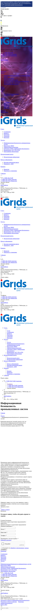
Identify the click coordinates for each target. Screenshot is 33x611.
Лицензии (6, 106)
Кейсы (2, 87)
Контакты (6, 108)
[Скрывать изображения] (1, 29)
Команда (6, 103)
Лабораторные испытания (11, 80)
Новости (3, 98)
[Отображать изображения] (1, 27)
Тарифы (3, 88)
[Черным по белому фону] (1, 17)
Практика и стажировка (10, 170)
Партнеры (6, 105)
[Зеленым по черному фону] (1, 24)
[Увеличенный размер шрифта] (2, 14)
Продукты (3, 71)
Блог (2, 91)
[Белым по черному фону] (1, 19)
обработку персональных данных (19, 548)
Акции (2, 90)
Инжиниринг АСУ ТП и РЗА (12, 82)
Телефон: (4, 535)
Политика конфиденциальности (12, 602)
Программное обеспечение (11, 84)
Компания (3, 99)
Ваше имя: (4, 532)
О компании (7, 102)
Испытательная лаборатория (11, 157)
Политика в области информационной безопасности (15, 600)
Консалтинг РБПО (9, 78)
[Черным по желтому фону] (1, 22)
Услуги (2, 73)
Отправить (3, 549)
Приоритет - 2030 (8, 95)
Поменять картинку (6, 540)
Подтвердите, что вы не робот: (9, 538)
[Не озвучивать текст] (1, 34)
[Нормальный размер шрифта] (2, 12)
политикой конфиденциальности (13, 5)
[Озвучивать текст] (2, 32)
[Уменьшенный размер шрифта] (1, 10)
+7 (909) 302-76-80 (8, 52)
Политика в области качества (9, 601)
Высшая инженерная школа (11, 94)
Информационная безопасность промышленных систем (16, 564)
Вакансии (6, 169)
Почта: (3, 529)
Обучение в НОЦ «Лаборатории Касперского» (16, 81)
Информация (4, 112)
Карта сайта (4, 604)
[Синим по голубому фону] (1, 21)
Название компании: (7, 526)
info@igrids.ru (4, 60)
